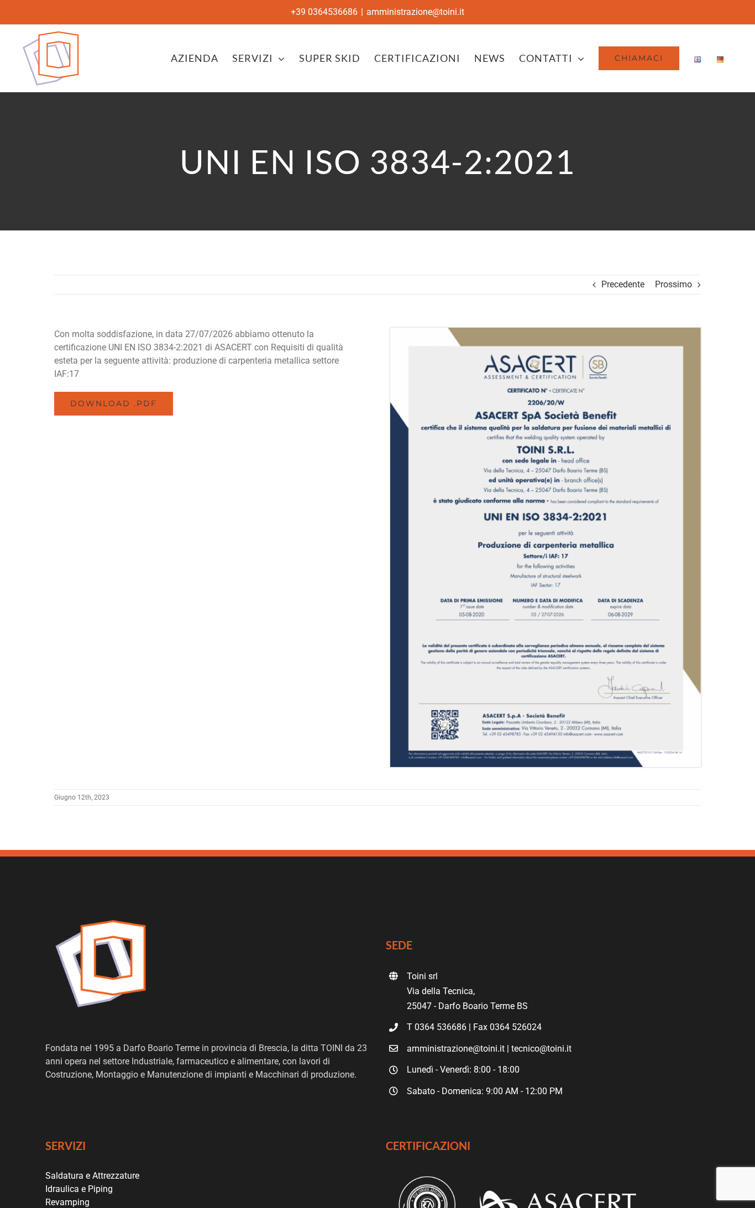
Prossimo (673, 284)
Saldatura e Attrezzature (92, 1175)
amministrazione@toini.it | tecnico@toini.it (489, 1048)
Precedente (622, 284)
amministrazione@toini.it (415, 12)
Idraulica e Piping (79, 1189)
